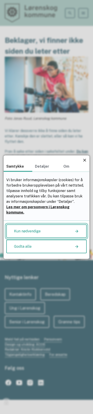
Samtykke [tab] (15, 166)
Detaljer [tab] (42, 166)
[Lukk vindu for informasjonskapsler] (84, 160)
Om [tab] (66, 166)
